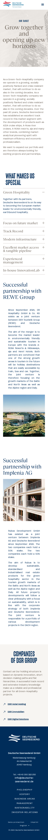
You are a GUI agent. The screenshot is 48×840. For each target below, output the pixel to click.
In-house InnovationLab (21, 270)
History (24, 794)
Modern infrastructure (20, 239)
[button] (42, 4)
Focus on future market (20, 223)
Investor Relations (25, 812)
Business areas (25, 799)
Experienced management (13, 260)
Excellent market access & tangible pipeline (21, 249)
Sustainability (25, 808)
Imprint (34, 822)
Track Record (13, 231)
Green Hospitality (16, 192)
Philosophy (25, 790)
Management (25, 803)
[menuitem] (25, 825)
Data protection (16, 822)
